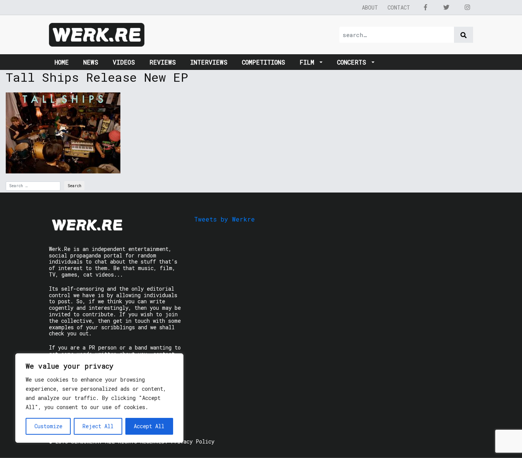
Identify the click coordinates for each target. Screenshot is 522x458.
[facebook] (425, 7)
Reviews (162, 62)
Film (309, 62)
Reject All (98, 426)
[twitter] (446, 7)
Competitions (263, 62)
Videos (124, 62)
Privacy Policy (192, 441)
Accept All (149, 426)
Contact (398, 7)
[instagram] (467, 7)
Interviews (208, 62)
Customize (48, 426)
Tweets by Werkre (224, 219)
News (90, 62)
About (370, 7)
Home (62, 62)
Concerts (353, 62)
